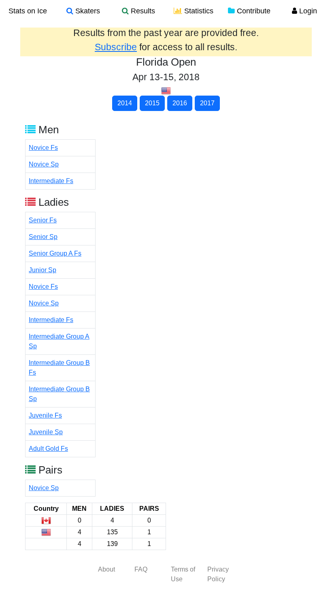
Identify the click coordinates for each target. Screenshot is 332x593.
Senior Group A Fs (55, 253)
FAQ (140, 569)
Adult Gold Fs (48, 448)
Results (142, 11)
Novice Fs (43, 147)
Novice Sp (44, 164)
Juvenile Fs (45, 415)
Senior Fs (43, 220)
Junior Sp (42, 270)
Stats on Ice (28, 11)
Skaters (86, 11)
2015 (152, 103)
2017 (207, 103)
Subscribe (116, 47)
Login (307, 11)
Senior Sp (43, 236)
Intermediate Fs (51, 180)
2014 (124, 103)
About (106, 569)
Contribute (252, 11)
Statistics (197, 11)
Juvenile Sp (46, 432)
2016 (179, 103)
